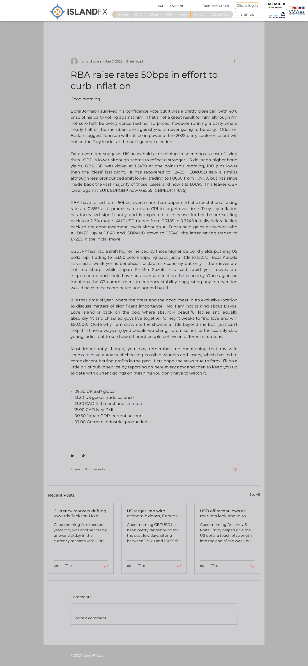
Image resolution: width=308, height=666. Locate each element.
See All (254, 495)
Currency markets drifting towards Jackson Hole (80, 513)
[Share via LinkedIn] (73, 455)
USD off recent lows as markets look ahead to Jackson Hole (223, 513)
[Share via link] (84, 455)
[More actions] (234, 61)
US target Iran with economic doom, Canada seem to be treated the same (152, 513)
